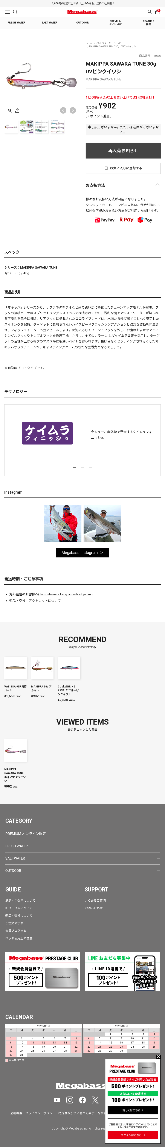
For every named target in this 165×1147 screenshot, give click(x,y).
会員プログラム (15, 930)
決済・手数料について (20, 900)
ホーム (89, 43)
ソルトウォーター (104, 43)
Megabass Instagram (80, 552)
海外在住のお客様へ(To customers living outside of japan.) (51, 594)
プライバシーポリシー (40, 1113)
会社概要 (16, 1113)
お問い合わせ (94, 908)
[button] (73, 110)
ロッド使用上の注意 (18, 938)
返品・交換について (18, 915)
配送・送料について (18, 908)
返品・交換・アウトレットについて (35, 601)
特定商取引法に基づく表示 (76, 1113)
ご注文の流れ (14, 923)
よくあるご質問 (95, 900)
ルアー (119, 43)
